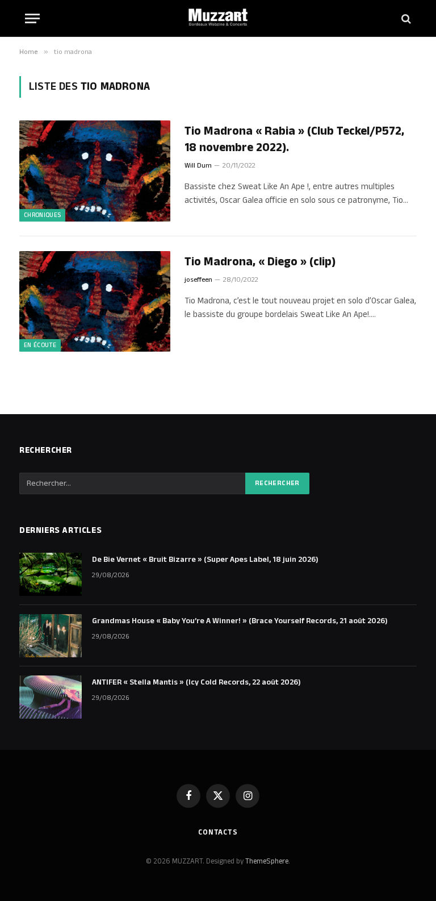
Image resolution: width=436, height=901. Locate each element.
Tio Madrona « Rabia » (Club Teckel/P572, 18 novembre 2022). (294, 139)
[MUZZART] (218, 18)
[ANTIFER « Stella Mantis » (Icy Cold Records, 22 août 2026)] (50, 697)
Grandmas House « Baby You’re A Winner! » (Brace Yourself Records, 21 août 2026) (240, 621)
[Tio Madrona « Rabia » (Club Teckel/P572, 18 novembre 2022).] (94, 170)
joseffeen (198, 280)
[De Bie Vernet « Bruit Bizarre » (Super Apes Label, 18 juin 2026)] (50, 574)
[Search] (405, 18)
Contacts (218, 832)
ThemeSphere (266, 861)
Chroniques (42, 215)
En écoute (40, 345)
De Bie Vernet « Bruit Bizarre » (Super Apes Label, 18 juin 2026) (205, 559)
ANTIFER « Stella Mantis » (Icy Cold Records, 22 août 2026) (196, 682)
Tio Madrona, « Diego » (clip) (260, 262)
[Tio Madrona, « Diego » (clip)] (94, 301)
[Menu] (32, 18)
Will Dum (198, 165)
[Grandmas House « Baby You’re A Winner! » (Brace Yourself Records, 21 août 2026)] (50, 635)
